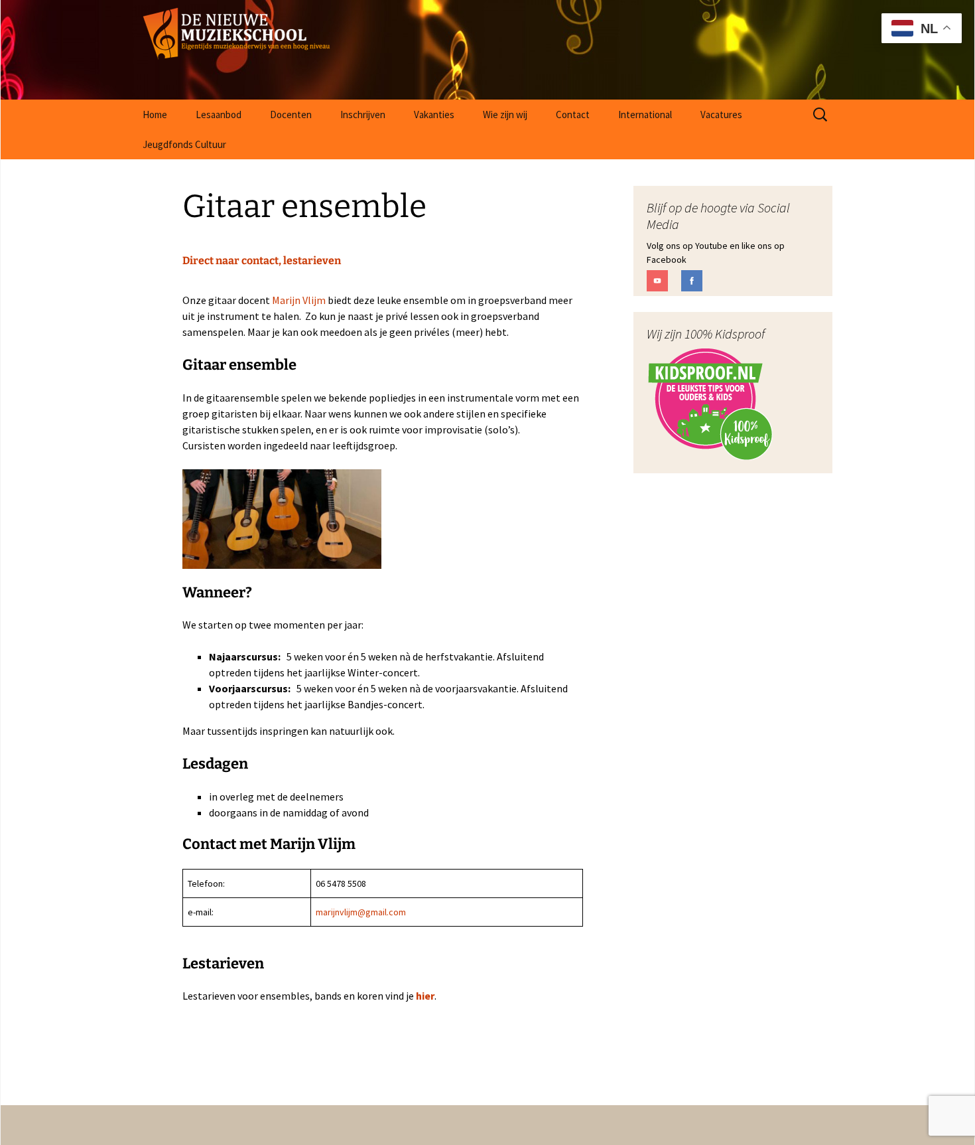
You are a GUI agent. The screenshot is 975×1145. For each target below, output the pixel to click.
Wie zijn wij (505, 114)
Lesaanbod (218, 114)
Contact (573, 114)
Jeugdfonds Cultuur (184, 144)
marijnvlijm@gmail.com (361, 912)
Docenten (291, 114)
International (645, 114)
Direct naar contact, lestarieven (261, 260)
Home (155, 114)
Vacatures (721, 114)
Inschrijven (362, 114)
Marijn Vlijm (299, 300)
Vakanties (434, 114)
